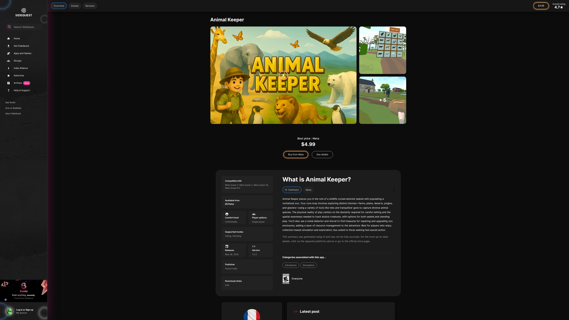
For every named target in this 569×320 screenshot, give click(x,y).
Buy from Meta (295, 154)
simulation (308, 265)
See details (322, 154)
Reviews (90, 5)
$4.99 (541, 5)
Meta (308, 189)
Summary (293, 189)
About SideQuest (13, 113)
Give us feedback (13, 108)
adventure (291, 265)
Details (75, 5)
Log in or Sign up (24, 309)
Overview (59, 5)
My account (21, 313)
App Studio (10, 102)
